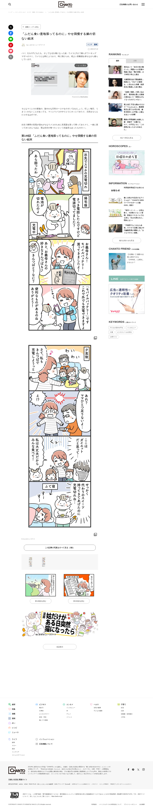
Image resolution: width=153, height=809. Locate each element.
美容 (13, 749)
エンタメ (69, 704)
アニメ (68, 714)
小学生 (123, 717)
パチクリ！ (95, 784)
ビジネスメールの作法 (124, 332)
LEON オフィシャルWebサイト (81, 784)
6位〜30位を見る (126, 138)
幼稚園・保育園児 (126, 714)
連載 (13, 714)
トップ (10, 12)
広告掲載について (46, 744)
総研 (13, 704)
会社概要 (142, 804)
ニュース (15, 732)
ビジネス (42, 704)
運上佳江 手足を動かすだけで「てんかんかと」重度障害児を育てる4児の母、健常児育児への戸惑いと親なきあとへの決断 (134, 109)
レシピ (14, 728)
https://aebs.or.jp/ (56, 796)
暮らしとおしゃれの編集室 (45, 784)
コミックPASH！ (104, 784)
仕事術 (41, 711)
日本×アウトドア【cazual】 (62, 784)
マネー (14, 745)
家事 (13, 742)
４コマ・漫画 (92, 44)
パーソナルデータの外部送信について (110, 804)
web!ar (21, 784)
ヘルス (96, 704)
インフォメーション (46, 739)
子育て (123, 704)
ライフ (14, 739)
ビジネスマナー (44, 714)
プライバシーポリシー (130, 804)
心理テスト (113, 337)
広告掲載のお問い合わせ (129, 4)
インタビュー (131, 327)
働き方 (41, 707)
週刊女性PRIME (13, 784)
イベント (69, 717)
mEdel (26, 784)
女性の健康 (97, 707)
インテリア (15, 752)
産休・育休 (42, 717)
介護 (111, 332)
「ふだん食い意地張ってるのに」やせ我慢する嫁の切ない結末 (65, 12)
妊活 (122, 707)
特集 (13, 709)
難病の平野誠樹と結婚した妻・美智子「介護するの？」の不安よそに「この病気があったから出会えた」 (134, 124)
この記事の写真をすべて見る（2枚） (60, 548)
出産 (122, 711)
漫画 (13, 718)
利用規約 (94, 804)
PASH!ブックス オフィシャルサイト (121, 784)
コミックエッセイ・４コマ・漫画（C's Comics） (29, 12)
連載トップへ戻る (32, 27)
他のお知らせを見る (126, 240)
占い (13, 723)
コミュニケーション (18, 755)
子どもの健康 (98, 711)
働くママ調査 (43, 720)
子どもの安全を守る (116, 327)
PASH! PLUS (32, 784)
